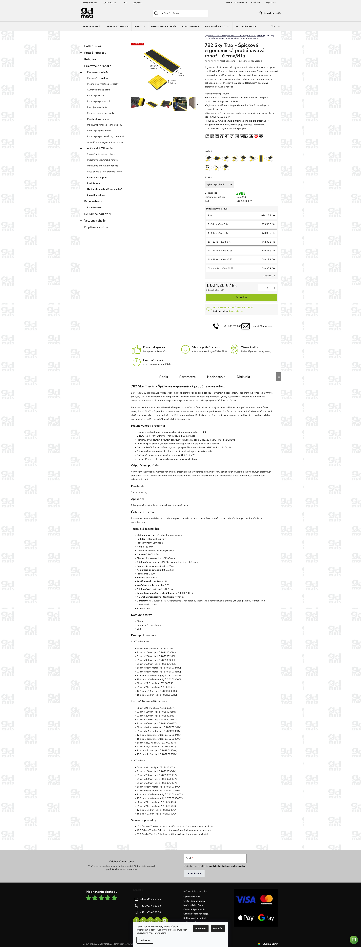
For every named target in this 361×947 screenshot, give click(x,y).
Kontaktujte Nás (191, 896)
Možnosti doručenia (193, 905)
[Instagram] (150, 920)
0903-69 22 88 (109, 2)
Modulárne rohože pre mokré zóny (104, 124)
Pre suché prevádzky (97, 78)
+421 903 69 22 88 (150, 905)
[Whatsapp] (157, 920)
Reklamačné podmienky (195, 918)
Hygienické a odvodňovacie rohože (105, 189)
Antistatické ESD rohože (100, 148)
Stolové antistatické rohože (101, 154)
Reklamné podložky (97, 214)
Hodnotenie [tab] (216, 377)
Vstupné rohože (95, 221)
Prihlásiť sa (194, 873)
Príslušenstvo (94, 183)
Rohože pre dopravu (97, 177)
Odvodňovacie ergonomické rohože (105, 142)
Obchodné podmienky (194, 909)
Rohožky (90, 59)
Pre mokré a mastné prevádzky (102, 83)
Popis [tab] (163, 377)
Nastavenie (145, 940)
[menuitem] (92, 26)
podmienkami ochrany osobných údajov (228, 866)
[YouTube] (164, 920)
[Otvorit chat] (354, 940)
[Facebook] (136, 920)
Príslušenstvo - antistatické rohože (105, 171)
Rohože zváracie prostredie (101, 113)
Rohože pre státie (96, 95)
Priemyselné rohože (97, 66)
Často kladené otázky (194, 901)
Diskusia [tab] (243, 377)
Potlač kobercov (95, 53)
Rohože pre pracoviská (98, 101)
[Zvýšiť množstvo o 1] (274, 287)
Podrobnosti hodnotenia (250, 60)
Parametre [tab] (187, 377)
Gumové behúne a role (98, 89)
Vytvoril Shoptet (269, 943)
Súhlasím (218, 928)
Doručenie (137, 2)
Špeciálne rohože (96, 195)
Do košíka (241, 297)
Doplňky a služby (96, 227)
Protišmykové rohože (98, 119)
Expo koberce (93, 201)
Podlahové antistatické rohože (102, 159)
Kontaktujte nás (90, 2)
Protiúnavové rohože (97, 72)
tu (165, 933)
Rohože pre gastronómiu (99, 130)
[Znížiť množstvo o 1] (260, 287)
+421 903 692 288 (232, 326)
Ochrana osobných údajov (196, 913)
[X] (143, 920)
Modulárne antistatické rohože (102, 165)
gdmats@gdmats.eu (262, 326)
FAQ (125, 2)
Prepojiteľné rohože (97, 107)
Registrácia (270, 2)
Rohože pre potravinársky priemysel (105, 136)
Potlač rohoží (93, 46)
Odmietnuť (200, 928)
